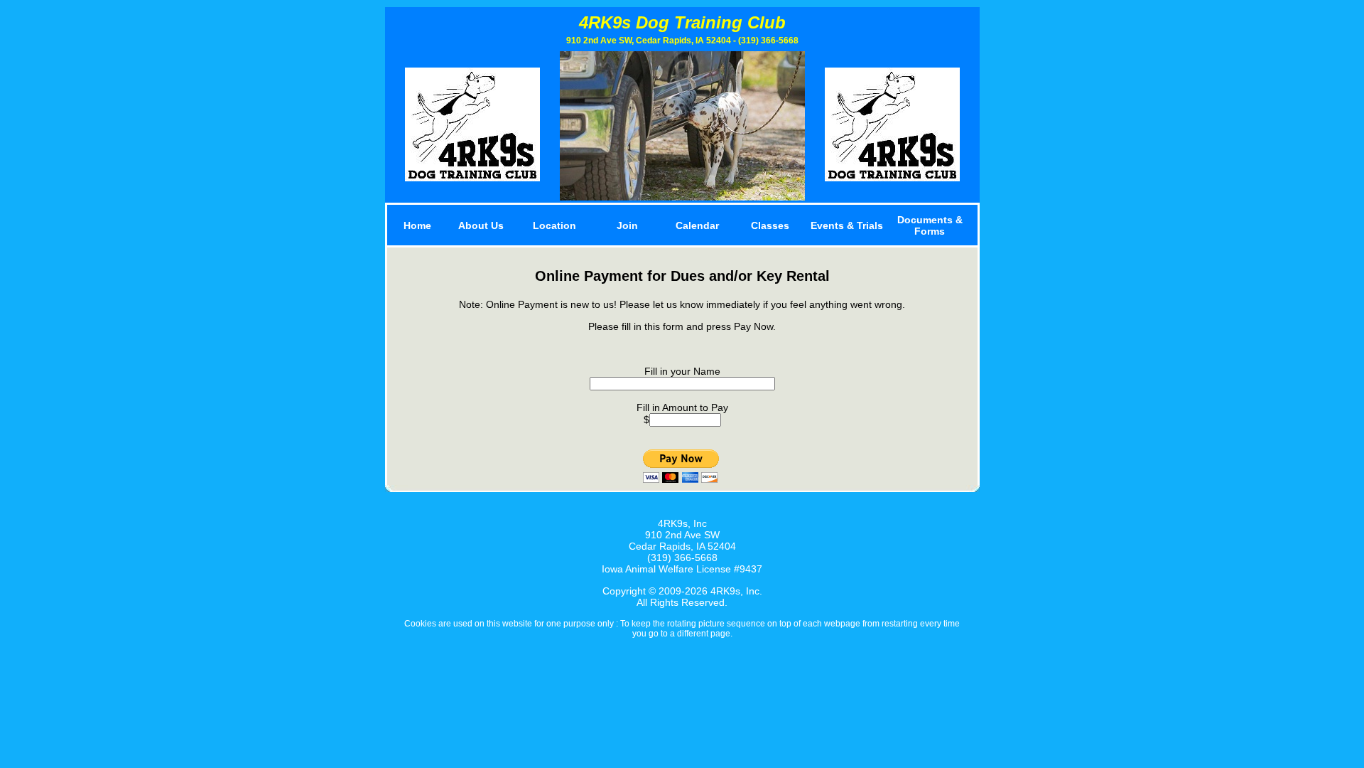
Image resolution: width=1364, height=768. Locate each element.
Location (554, 225)
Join (627, 225)
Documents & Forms (930, 225)
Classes (770, 225)
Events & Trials (847, 225)
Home (417, 225)
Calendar (697, 225)
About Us (481, 225)
